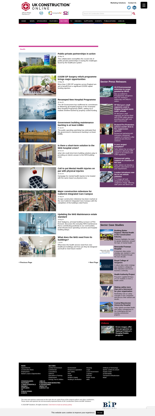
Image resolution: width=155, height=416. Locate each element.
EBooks (24, 386)
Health (70, 375)
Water (105, 377)
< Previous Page (25, 262)
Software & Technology (110, 368)
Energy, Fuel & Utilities (56, 379)
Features (53, 21)
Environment (72, 368)
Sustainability (107, 373)
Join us (121, 21)
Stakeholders (27, 381)
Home (23, 21)
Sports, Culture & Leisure (111, 370)
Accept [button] (99, 413)
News (32, 21)
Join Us (42, 381)
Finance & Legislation (75, 370)
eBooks (78, 21)
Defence (51, 373)
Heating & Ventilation (74, 379)
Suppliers (88, 21)
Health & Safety (73, 377)
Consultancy (53, 372)
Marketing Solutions (118, 3)
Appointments (25, 368)
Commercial (53, 370)
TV (71, 21)
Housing (89, 368)
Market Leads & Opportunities (31, 373)
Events (98, 21)
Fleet (69, 373)
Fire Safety (71, 372)
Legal (88, 370)
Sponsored (42, 21)
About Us (43, 386)
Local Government (92, 372)
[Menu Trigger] (144, 5)
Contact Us (132, 3)
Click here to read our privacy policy (60, 405)
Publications (110, 21)
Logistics (89, 373)
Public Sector (90, 377)
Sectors (64, 21)
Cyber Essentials (28, 384)
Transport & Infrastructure (111, 375)
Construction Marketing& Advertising (49, 383)
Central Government (55, 368)
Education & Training (55, 375)
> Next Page (93, 262)
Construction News (27, 370)
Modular (89, 375)
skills (88, 379)
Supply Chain (107, 372)
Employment (25, 372)
